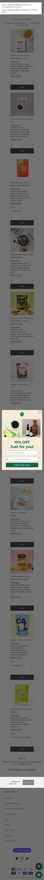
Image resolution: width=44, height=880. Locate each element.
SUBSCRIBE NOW (22, 465)
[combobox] (9, 459)
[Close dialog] (40, 412)
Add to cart (28, 782)
